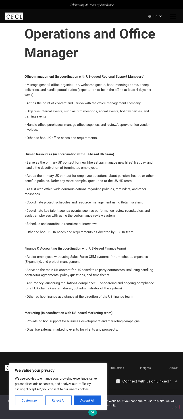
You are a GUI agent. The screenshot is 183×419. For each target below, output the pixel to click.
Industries (117, 368)
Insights (145, 368)
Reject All (58, 400)
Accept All (87, 400)
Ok (93, 412)
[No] (176, 407)
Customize (29, 400)
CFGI (14, 16)
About (173, 368)
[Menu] (173, 16)
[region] (58, 386)
